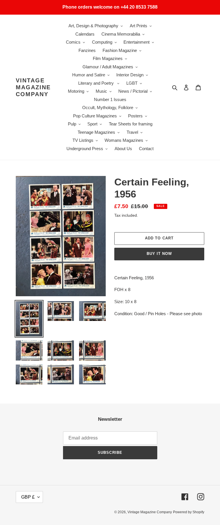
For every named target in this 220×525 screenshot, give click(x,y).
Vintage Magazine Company (33, 87)
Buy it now (159, 253)
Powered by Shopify (188, 512)
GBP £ (28, 497)
